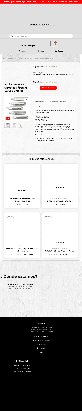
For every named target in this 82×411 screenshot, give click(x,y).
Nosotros (23, 51)
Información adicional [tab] (58, 102)
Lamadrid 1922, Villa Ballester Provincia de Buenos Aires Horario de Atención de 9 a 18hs (41, 329)
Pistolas (20, 58)
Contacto (59, 51)
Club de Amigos (27, 46)
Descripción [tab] (39, 102)
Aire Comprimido (11, 58)
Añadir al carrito (48, 88)
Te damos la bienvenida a (41, 25)
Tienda (41, 51)
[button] (26, 99)
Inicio (3, 58)
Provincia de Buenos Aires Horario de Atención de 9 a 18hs (20, 286)
